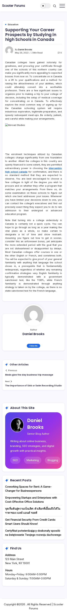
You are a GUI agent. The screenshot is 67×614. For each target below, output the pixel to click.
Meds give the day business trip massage (29, 374)
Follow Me (33, 346)
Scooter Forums (13, 5)
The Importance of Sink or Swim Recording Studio (33, 385)
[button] (46, 5)
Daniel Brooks (25, 49)
